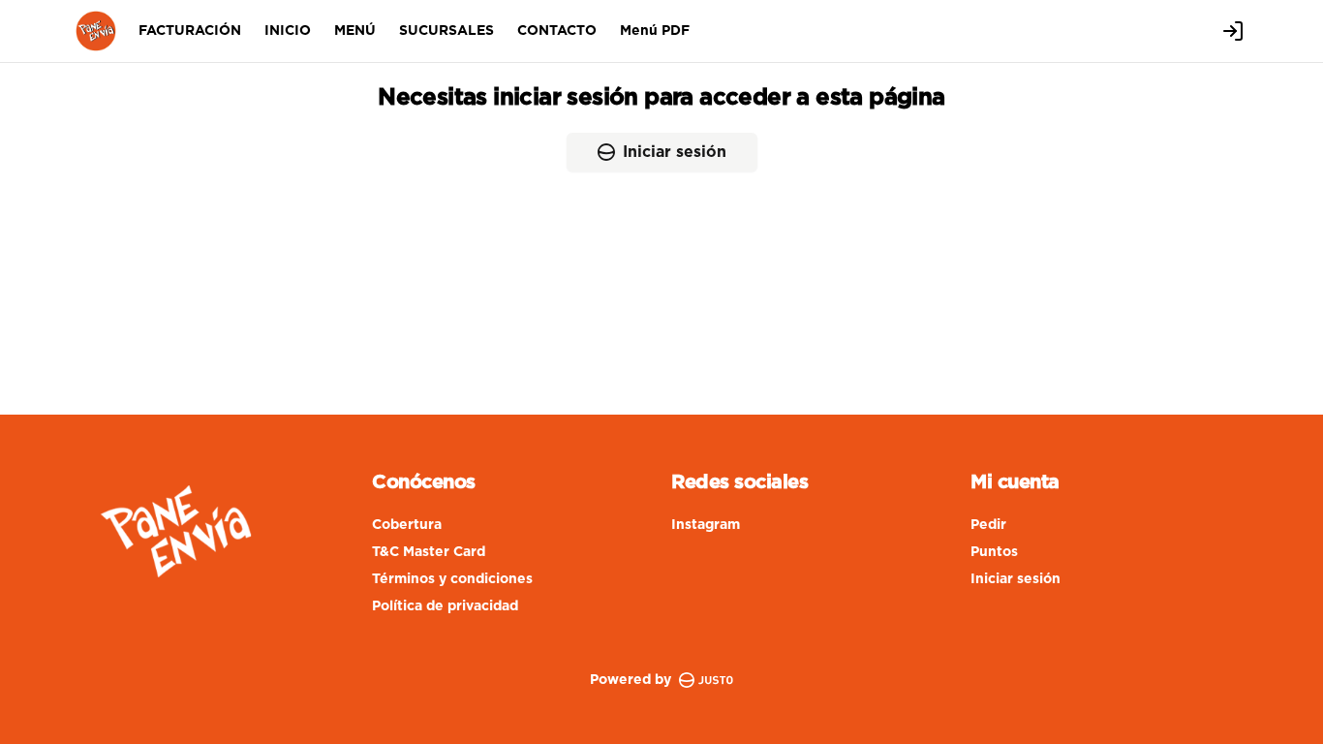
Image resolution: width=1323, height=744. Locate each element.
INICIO (287, 31)
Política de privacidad (445, 606)
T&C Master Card (428, 552)
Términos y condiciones (452, 579)
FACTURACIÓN (189, 31)
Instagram (705, 525)
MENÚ (355, 31)
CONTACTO (557, 31)
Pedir (988, 525)
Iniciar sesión (674, 152)
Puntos (994, 552)
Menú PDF (655, 31)
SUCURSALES (446, 31)
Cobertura (407, 525)
